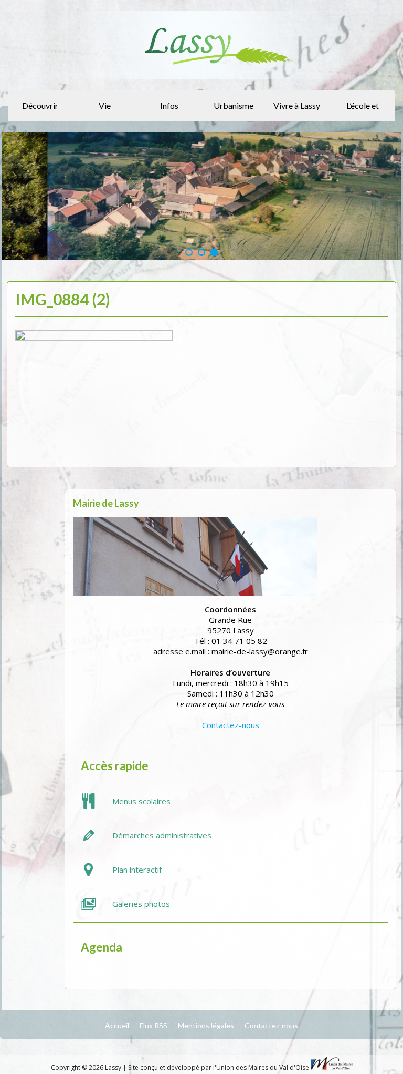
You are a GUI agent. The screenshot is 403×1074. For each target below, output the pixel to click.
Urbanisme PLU (233, 110)
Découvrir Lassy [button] (40, 110)
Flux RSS (153, 1025)
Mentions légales (206, 1025)
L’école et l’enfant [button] (362, 110)
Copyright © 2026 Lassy (87, 1067)
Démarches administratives (161, 835)
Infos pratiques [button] (168, 110)
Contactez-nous (230, 725)
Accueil (117, 1025)
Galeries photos (141, 903)
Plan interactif (137, 869)
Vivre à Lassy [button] (296, 105)
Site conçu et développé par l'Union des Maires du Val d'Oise (218, 1067)
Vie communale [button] (103, 110)
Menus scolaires (141, 801)
